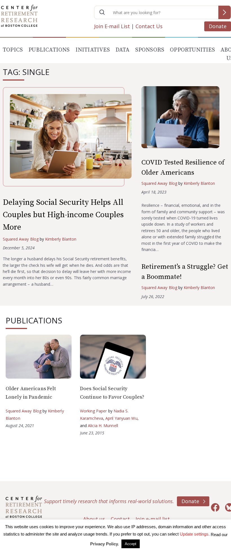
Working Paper (93, 411)
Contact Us (149, 26)
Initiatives (92, 50)
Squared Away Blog (21, 239)
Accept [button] (130, 544)
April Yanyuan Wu (121, 418)
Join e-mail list (153, 519)
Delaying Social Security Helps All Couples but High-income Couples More (63, 214)
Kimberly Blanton (61, 239)
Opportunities (192, 50)
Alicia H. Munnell (103, 425)
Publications (49, 50)
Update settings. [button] (195, 534)
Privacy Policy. (104, 543)
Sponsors (150, 50)
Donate (217, 26)
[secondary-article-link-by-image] (184, 118)
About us (94, 519)
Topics (13, 50)
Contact (120, 519)
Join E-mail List (112, 26)
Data (122, 50)
